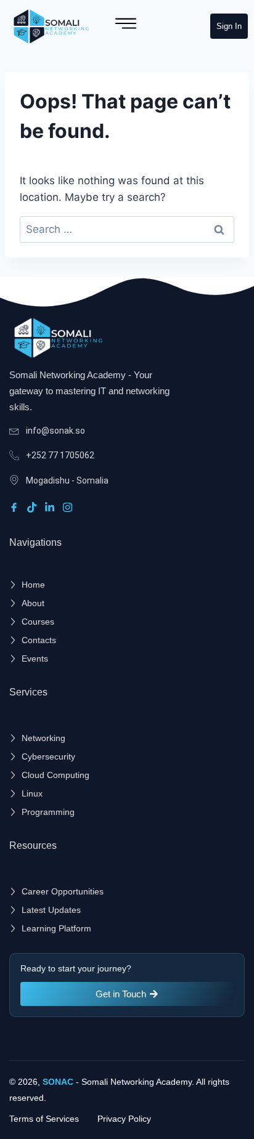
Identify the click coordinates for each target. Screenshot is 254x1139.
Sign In (229, 26)
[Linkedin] (51, 506)
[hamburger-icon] (125, 26)
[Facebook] (15, 506)
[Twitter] (33, 506)
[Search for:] (127, 229)
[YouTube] (69, 506)
